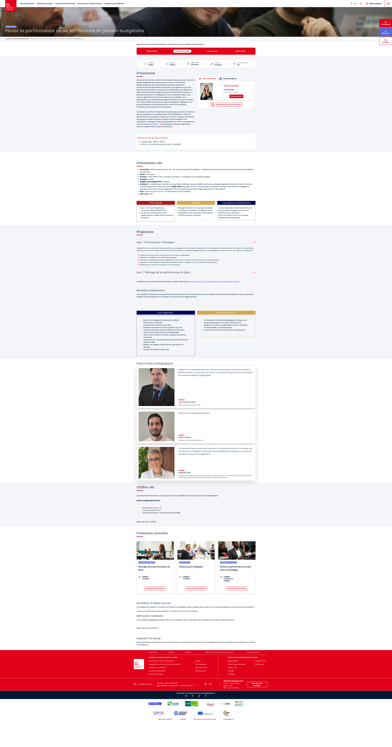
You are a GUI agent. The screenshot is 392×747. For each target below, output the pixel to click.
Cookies (182, 719)
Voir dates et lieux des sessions (228, 104)
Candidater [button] (385, 24)
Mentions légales (165, 719)
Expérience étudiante (114, 3)
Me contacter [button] (236, 96)
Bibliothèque (233, 661)
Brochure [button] (385, 33)
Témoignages (201, 664)
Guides (198, 661)
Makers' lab (232, 667)
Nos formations (27, 3)
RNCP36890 (153, 124)
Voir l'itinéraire (233, 688)
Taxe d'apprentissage (237, 664)
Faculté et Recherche (65, 3)
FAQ (210, 684)
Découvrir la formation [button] (155, 588)
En (355, 3)
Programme (212, 51)
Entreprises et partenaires (90, 3)
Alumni (188, 652)
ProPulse (231, 674)
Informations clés (182, 51)
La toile (231, 671)
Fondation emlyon (156, 674)
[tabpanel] (226, 95)
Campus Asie (260, 661)
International (200, 671)
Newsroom (153, 652)
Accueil (8, 39)
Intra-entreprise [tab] (230, 79)
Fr (351, 3)
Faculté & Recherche (157, 671)
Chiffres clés (240, 51)
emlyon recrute (253, 652)
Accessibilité (228, 719)
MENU (388, 2)
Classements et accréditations (161, 661)
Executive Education (21, 39)
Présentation (151, 51)
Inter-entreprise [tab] (209, 79)
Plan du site (259, 664)
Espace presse (201, 667)
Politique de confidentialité (204, 719)
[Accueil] (10, 5)
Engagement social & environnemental (164, 664)
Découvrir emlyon (45, 3)
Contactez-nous (145, 684)
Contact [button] (385, 42)
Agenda (171, 652)
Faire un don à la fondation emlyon (219, 652)
